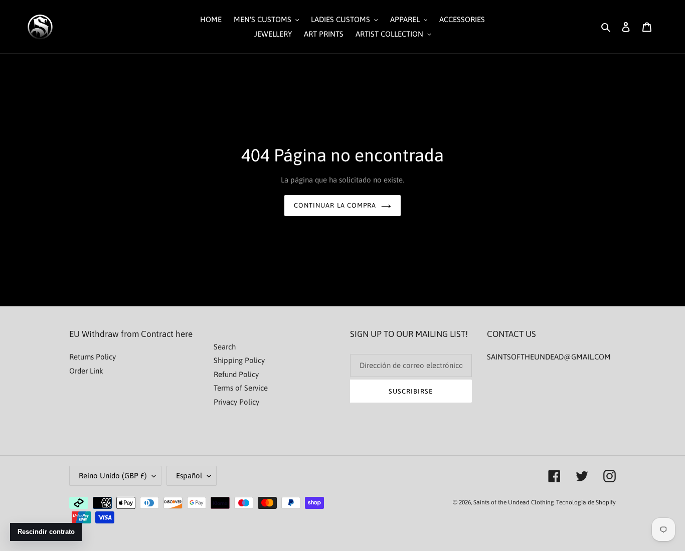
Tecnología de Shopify (586, 502)
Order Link (86, 370)
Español (189, 475)
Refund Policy (236, 374)
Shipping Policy (239, 360)
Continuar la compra (335, 205)
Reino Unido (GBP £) (113, 475)
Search (225, 346)
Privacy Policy (236, 402)
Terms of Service (241, 388)
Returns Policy (92, 356)
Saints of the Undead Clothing (513, 502)
